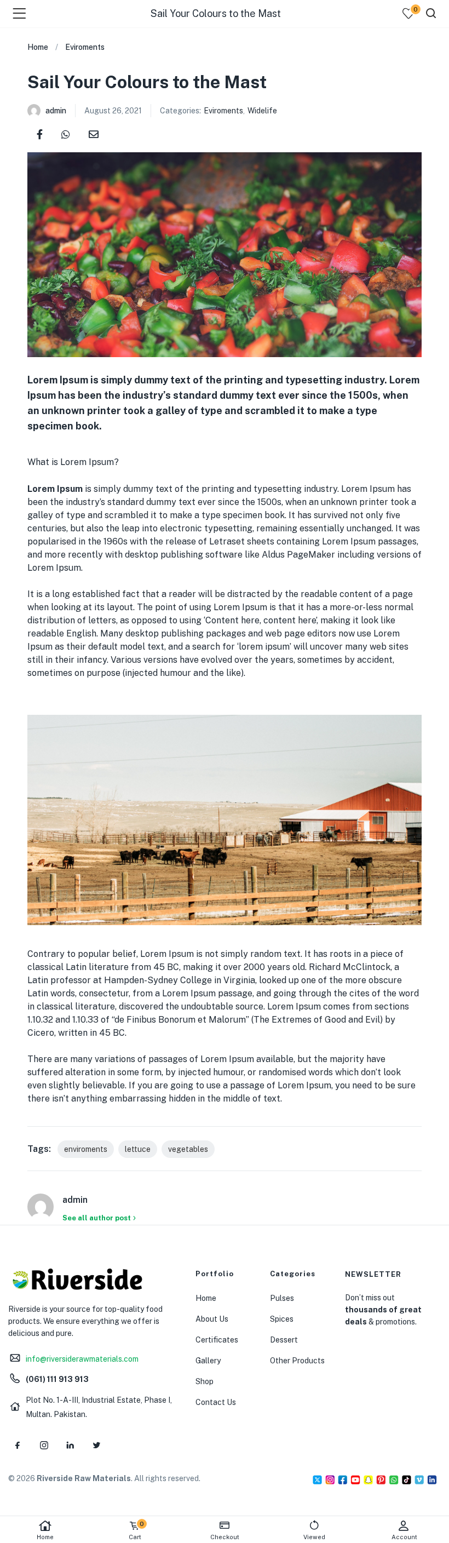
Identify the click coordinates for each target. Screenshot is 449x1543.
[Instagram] (43, 1445)
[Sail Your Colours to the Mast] (40, 133)
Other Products (297, 1360)
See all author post (96, 1218)
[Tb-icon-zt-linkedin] (70, 1445)
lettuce (138, 1149)
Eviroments (85, 47)
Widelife (262, 110)
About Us (211, 1319)
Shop (204, 1381)
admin (55, 110)
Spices (281, 1319)
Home (45, 1537)
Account (404, 1537)
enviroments (85, 1149)
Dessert (284, 1339)
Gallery (208, 1360)
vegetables (188, 1149)
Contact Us (215, 1402)
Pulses (282, 1298)
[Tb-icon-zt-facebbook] (17, 1445)
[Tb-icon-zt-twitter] (96, 1445)
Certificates (216, 1339)
